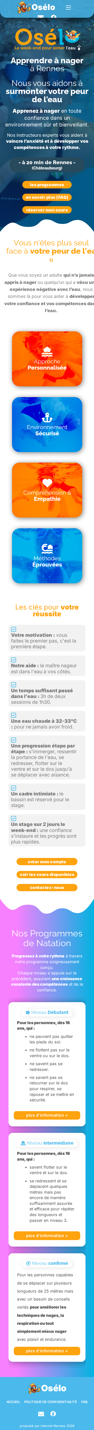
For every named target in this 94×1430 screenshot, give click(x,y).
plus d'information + (47, 1115)
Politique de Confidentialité (50, 1402)
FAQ (84, 1402)
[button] (47, 358)
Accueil (13, 1402)
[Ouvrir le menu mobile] (68, 7)
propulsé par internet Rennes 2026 (47, 1426)
